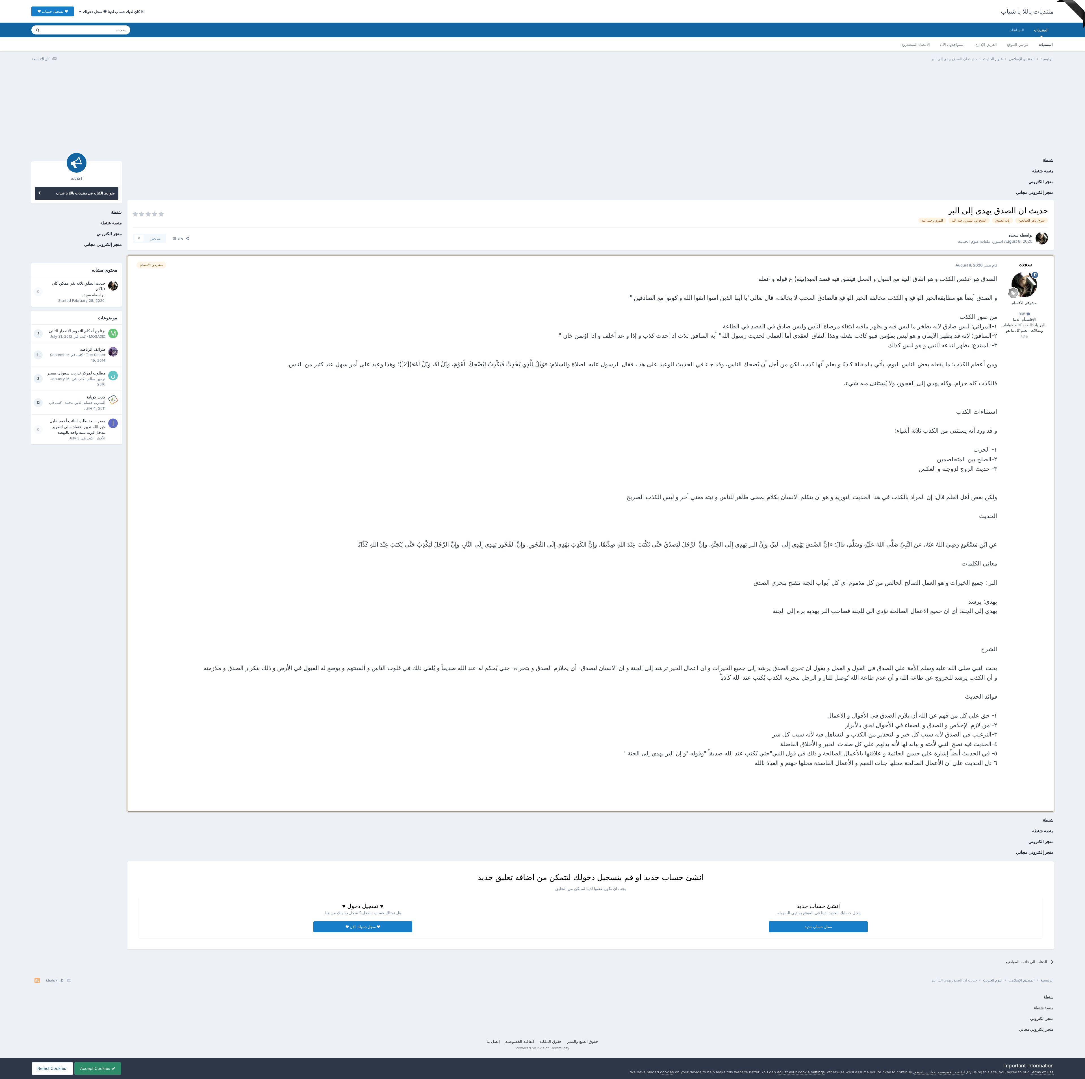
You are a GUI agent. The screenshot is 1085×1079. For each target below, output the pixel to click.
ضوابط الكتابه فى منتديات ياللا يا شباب (85, 193)
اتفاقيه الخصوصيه (519, 1041)
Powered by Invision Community (542, 1048)
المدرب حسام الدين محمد (85, 402)
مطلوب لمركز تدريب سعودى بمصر (76, 373)
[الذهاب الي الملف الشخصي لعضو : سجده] (1042, 238)
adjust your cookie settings (801, 1072)
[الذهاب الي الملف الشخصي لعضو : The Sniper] (113, 352)
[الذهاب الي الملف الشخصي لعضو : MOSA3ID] (113, 333)
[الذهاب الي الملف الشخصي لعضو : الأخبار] (113, 423)
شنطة (1048, 160)
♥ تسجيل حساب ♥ (52, 11)
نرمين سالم (96, 378)
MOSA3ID (97, 336)
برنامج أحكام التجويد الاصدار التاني (77, 331)
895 (1023, 313)
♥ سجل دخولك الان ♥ (362, 926)
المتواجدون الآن (952, 44)
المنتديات (1041, 30)
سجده (1014, 235)
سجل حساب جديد (818, 926)
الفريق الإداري (986, 44)
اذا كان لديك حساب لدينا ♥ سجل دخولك (113, 11)
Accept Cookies (95, 1068)
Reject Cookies (52, 1068)
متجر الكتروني (1041, 181)
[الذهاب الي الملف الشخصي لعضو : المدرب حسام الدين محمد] (113, 399)
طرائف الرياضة (92, 349)
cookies (667, 1072)
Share (179, 238)
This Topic (60, 30)
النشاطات (1016, 30)
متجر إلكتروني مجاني (1035, 192)
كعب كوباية (96, 397)
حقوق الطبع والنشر (582, 1041)
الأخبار (100, 438)
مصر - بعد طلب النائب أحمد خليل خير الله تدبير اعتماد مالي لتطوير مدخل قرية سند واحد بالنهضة (77, 427)
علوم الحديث (968, 241)
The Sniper (95, 354)
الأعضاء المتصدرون (915, 44)
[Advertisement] (542, 109)
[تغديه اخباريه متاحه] (37, 980)
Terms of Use (1042, 1072)
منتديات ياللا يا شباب (1027, 11)
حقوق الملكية (550, 1041)
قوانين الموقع (1017, 44)
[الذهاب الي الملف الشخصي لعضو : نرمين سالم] (113, 375)
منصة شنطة (1043, 171)
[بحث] (37, 29)
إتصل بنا (493, 1041)
